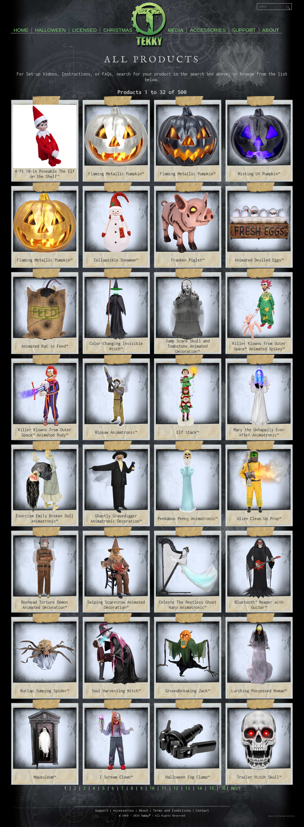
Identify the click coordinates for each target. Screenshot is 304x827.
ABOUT (270, 30)
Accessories (123, 810)
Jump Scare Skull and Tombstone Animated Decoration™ (187, 346)
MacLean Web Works (287, 816)
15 (211, 788)
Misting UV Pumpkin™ (259, 173)
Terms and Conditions (172, 810)
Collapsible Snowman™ (116, 260)
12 (175, 788)
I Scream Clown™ (116, 777)
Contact (202, 810)
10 (152, 788)
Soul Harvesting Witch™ (116, 690)
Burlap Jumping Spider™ (44, 690)
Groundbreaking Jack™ (187, 690)
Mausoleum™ (45, 777)
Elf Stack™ (188, 432)
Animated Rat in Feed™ (44, 346)
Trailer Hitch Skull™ (259, 777)
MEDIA (175, 30)
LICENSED (84, 30)
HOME (21, 30)
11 (164, 788)
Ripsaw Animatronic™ (116, 432)
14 (199, 788)
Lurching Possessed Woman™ (259, 690)
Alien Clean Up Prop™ (259, 518)
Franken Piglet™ (187, 260)
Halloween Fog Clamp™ (187, 777)
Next (236, 788)
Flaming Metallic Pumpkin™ (116, 173)
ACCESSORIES (208, 30)
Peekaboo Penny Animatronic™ (188, 518)
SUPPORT (244, 30)
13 (187, 788)
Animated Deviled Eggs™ (259, 260)
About (143, 810)
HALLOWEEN (50, 30)
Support (101, 810)
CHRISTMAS (117, 30)
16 (223, 788)
